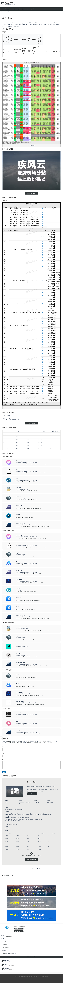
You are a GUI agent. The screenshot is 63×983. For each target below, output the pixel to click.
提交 (4, 772)
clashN (17, 478)
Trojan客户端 (35, 742)
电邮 (3, 753)
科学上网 (16, 741)
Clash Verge (19, 505)
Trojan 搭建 (5, 942)
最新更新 (35, 976)
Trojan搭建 (19, 742)
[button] (11, 9)
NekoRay (18, 487)
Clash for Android (20, 662)
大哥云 (5, 964)
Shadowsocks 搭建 (6, 939)
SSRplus (18, 722)
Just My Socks (10, 952)
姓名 (3, 746)
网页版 (9, 936)
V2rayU (18, 588)
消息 (3, 759)
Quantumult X (19, 579)
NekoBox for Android (21, 627)
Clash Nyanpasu (20, 470)
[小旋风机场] (2, 969)
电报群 (12, 936)
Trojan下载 (46, 742)
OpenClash (19, 731)
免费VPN (29, 742)
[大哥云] (2, 965)
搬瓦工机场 (5, 952)
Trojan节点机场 (45, 976)
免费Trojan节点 (12, 742)
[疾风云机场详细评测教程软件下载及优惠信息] (31, 853)
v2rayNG (18, 654)
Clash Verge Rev (20, 461)
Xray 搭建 (4, 945)
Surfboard (18, 645)
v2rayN (18, 514)
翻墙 (20, 741)
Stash (17, 562)
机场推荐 (51, 742)
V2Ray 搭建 (5, 944)
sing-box (18, 496)
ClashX (18, 606)
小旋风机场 (6, 968)
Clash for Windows (21, 523)
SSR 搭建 (4, 941)
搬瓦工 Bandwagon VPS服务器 (8, 948)
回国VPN (11, 953)
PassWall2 (18, 713)
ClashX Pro (19, 597)
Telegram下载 (5, 936)
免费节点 (41, 742)
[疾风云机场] (2, 961)
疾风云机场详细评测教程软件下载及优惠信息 (31, 855)
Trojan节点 (9, 3)
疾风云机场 (9, 741)
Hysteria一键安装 (6, 947)
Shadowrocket (20, 701)
